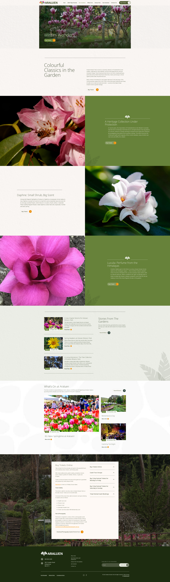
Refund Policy (52, 575)
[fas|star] (84, 575)
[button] (101, 2)
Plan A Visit (73, 555)
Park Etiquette (44, 575)
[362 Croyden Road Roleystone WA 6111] (43, 563)
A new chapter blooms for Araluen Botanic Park (76, 319)
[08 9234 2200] (43, 559)
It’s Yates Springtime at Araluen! (59, 436)
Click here (57, 484)
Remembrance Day (108, 416)
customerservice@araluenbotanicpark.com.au (67, 527)
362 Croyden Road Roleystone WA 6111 (50, 564)
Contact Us (73, 566)
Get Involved (73, 564)
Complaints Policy (61, 575)
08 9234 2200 (48, 559)
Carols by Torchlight (108, 444)
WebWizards (126, 576)
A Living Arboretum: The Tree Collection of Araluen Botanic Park (78, 358)
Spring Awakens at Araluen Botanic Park (78, 338)
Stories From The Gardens (76, 561)
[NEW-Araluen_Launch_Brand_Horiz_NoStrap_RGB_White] (54, 554)
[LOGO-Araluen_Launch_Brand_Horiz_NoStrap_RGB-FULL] (48, 2)
